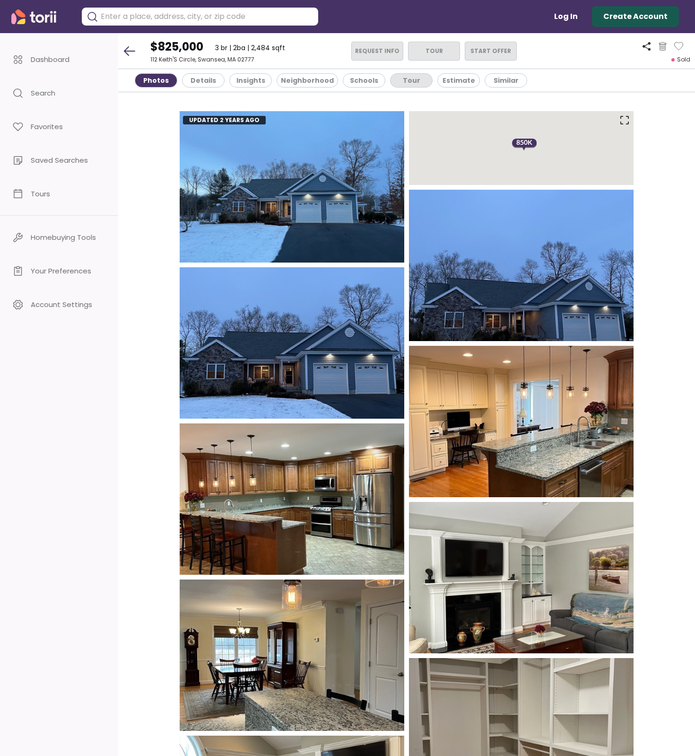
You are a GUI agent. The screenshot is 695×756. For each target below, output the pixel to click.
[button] (59, 59)
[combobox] (207, 16)
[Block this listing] (662, 46)
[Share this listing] (646, 46)
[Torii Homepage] (40, 16)
